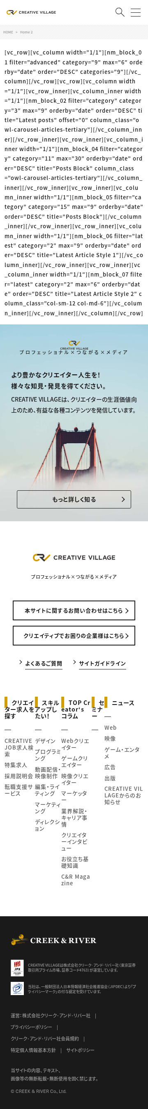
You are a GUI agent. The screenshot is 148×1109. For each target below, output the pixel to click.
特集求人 (16, 764)
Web (110, 727)
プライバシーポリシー (31, 1027)
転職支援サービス (19, 790)
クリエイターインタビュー (74, 841)
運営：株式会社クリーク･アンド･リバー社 (50, 1015)
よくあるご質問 (43, 663)
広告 (110, 767)
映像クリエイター (74, 779)
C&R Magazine (75, 880)
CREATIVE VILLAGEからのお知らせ (123, 795)
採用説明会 (19, 776)
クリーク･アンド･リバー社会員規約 (45, 1038)
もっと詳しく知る (74, 499)
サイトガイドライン (102, 663)
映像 (110, 738)
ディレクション (47, 825)
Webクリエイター (75, 744)
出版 (110, 778)
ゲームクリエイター (74, 761)
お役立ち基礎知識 (75, 862)
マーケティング (48, 807)
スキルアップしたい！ (47, 708)
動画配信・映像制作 (48, 772)
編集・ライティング (47, 790)
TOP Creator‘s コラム (75, 708)
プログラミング (48, 754)
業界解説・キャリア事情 (74, 817)
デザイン (45, 741)
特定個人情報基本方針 (33, 1050)
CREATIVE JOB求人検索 (19, 747)
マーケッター (74, 796)
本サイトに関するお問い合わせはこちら (74, 610)
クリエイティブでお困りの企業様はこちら (73, 635)
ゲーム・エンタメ (122, 752)
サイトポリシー (80, 1050)
